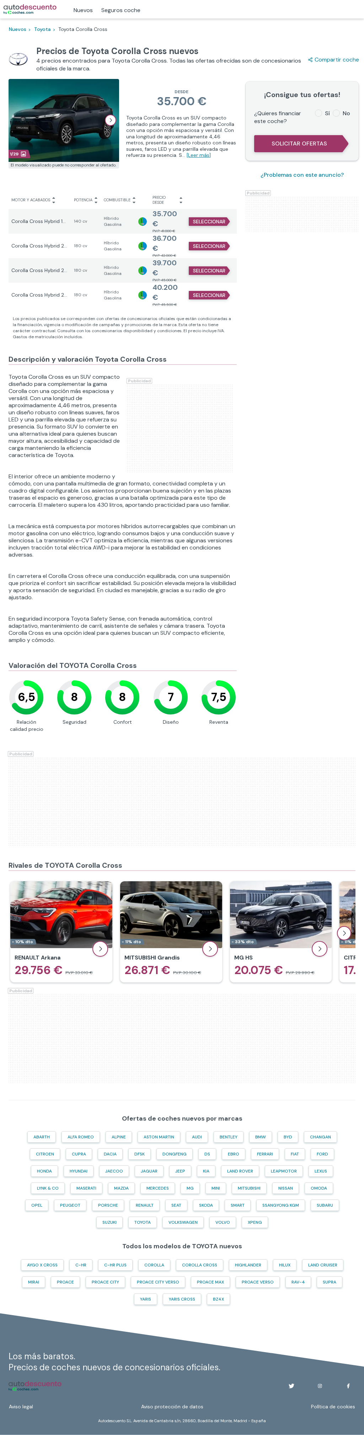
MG (190, 1188)
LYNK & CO (48, 1188)
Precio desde (159, 200)
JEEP (180, 1171)
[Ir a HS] (281, 931)
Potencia (83, 199)
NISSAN (285, 1188)
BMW (260, 1137)
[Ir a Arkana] (61, 931)
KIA (206, 1171)
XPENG (255, 1222)
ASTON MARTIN (159, 1137)
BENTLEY (228, 1137)
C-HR (80, 1265)
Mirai (33, 1282)
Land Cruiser (322, 1265)
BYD (288, 1137)
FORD (322, 1154)
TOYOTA (142, 1222)
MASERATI (86, 1188)
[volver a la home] (35, 1386)
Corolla (154, 1265)
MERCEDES (157, 1188)
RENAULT (145, 1205)
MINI (216, 1188)
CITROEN (45, 1154)
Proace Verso (258, 1282)
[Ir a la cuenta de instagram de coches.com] (320, 1386)
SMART (238, 1205)
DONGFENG (174, 1154)
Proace (65, 1282)
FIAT (295, 1154)
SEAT (176, 1205)
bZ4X (218, 1299)
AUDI (197, 1137)
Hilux (284, 1265)
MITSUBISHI (249, 1188)
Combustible (117, 199)
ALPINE (119, 1137)
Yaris (145, 1299)
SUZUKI (109, 1222)
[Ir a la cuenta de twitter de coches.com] (291, 1386)
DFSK (139, 1154)
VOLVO (222, 1222)
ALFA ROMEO (81, 1137)
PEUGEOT (70, 1205)
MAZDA (121, 1188)
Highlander (248, 1265)
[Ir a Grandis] (171, 931)
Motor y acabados (30, 199)
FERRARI (265, 1154)
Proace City (105, 1282)
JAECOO (114, 1171)
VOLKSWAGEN (183, 1222)
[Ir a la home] (30, 9)
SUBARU (325, 1205)
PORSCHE (108, 1205)
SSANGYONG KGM (280, 1205)
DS (207, 1154)
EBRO (233, 1154)
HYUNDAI (78, 1171)
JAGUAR (149, 1171)
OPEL (36, 1205)
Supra (329, 1282)
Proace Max (210, 1282)
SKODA (206, 1205)
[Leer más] (199, 155)
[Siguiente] (344, 933)
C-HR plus (115, 1265)
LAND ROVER (240, 1171)
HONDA (44, 1171)
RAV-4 (298, 1282)
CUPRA (79, 1154)
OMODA (319, 1188)
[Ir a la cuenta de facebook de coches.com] (348, 1386)
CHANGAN (320, 1137)
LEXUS (321, 1171)
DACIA (110, 1154)
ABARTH (41, 1137)
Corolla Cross (199, 1265)
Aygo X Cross (42, 1265)
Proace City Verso (158, 1282)
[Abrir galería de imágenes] (110, 120)
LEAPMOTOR (284, 1171)
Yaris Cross (182, 1299)
